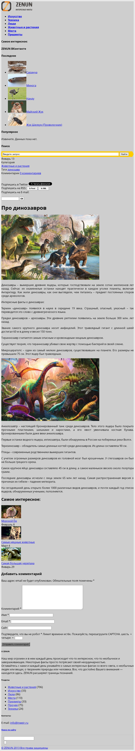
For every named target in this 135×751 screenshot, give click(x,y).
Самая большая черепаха (17, 563)
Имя (5, 615)
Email (5, 621)
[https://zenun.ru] (16, 10)
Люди (12, 23)
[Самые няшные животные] (11, 538)
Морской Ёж (9, 521)
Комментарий (11, 608)
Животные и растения (23, 27)
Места (12, 31)
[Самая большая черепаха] (11, 559)
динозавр (14, 169)
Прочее (13, 705)
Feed (33, 188)
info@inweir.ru (19, 723)
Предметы (15, 34)
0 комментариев (30, 173)
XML (44, 188)
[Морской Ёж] (11, 517)
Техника (13, 20)
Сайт (4, 627)
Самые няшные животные (18, 542)
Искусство (15, 16)
